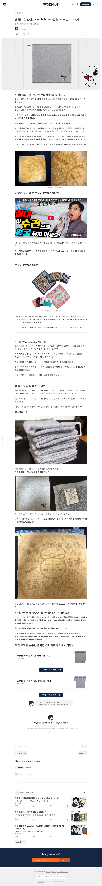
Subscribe (85, 4)
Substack (41, 882)
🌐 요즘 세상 (19, 13)
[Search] (73, 4)
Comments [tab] (19, 768)
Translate (19, 16)
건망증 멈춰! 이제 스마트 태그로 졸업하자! (29, 831)
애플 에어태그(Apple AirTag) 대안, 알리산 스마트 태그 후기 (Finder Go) (40, 827)
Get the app (61, 877)
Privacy (48, 872)
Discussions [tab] (30, 792)
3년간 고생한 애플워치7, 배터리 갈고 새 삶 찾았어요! (37, 798)
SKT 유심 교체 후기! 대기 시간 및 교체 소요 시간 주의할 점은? (35, 815)
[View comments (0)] (24, 34)
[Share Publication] (77, 4)
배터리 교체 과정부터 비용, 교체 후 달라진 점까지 (31, 801)
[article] (51, 802)
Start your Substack (46, 877)
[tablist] (23, 768)
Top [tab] (17, 792)
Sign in (95, 4)
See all (18, 842)
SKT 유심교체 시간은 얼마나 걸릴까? (30, 812)
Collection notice (62, 872)
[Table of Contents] (2, 443)
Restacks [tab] (28, 768)
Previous (22, 753)
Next (81, 753)
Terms (54, 872)
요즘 (21, 27)
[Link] (12, 94)
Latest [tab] (22, 792)
